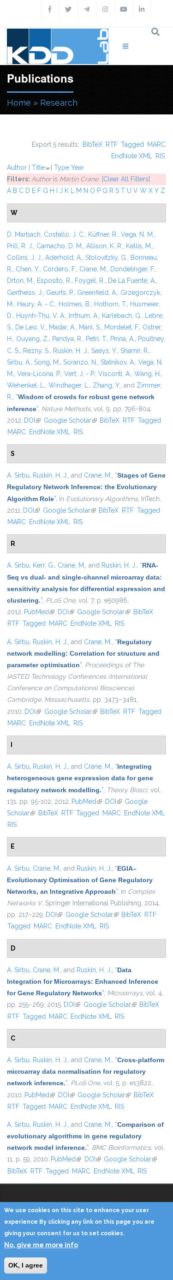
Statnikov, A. (118, 362)
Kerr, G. (43, 565)
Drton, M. (20, 280)
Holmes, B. (75, 304)
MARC (156, 144)
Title (38, 167)
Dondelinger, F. (132, 269)
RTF (112, 144)
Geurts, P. (60, 292)
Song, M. (47, 362)
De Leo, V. (30, 327)
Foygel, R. (90, 280)
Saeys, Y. (104, 350)
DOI (32, 420)
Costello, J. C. (64, 234)
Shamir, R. (134, 350)
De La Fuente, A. (132, 280)
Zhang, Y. (106, 385)
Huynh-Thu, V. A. (41, 315)
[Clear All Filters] (126, 179)
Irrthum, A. (84, 315)
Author (17, 167)
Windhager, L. (68, 385)
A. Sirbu (18, 475)
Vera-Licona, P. (39, 373)
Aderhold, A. (63, 257)
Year (77, 167)
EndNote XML (131, 156)
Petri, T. (96, 338)
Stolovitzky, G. (106, 257)
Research (59, 103)
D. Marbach (24, 234)
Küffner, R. (103, 234)
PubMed (39, 612)
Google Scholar (70, 420)
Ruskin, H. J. (70, 350)
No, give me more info (41, 1245)
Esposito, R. (54, 280)
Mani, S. (90, 327)
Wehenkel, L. (26, 385)
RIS (160, 156)
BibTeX (92, 144)
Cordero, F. (59, 269)
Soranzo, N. (80, 362)
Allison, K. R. (104, 246)
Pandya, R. (67, 338)
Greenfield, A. (97, 292)
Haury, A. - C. (36, 304)
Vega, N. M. (137, 234)
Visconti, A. (114, 373)
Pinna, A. (122, 338)
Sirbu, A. (19, 362)
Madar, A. (62, 327)
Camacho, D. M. (59, 246)
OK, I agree (25, 1265)
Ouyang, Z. (32, 338)
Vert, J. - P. (79, 373)
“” (86, 487)
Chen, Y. (28, 269)
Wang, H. (147, 373)
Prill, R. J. (20, 246)
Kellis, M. (139, 246)
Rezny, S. (36, 350)
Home (19, 103)
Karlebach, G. (122, 315)
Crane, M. (93, 269)
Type (61, 167)
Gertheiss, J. (25, 292)
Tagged (132, 144)
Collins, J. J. (24, 257)
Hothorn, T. (110, 304)
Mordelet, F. (121, 327)
